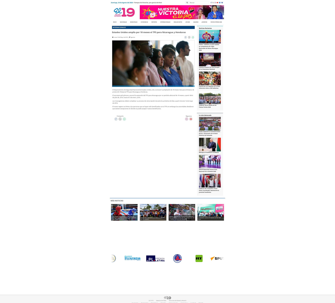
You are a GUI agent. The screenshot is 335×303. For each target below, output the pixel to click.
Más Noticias (117, 201)
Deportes (154, 22)
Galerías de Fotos (161, 300)
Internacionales (165, 22)
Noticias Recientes (205, 28)
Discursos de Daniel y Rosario (177, 300)
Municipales (133, 22)
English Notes (178, 22)
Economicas (144, 22)
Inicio (115, 22)
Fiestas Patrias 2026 (216, 22)
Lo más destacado (205, 115)
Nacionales (123, 22)
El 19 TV (151, 300)
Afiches (188, 22)
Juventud (204, 22)
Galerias (195, 22)
